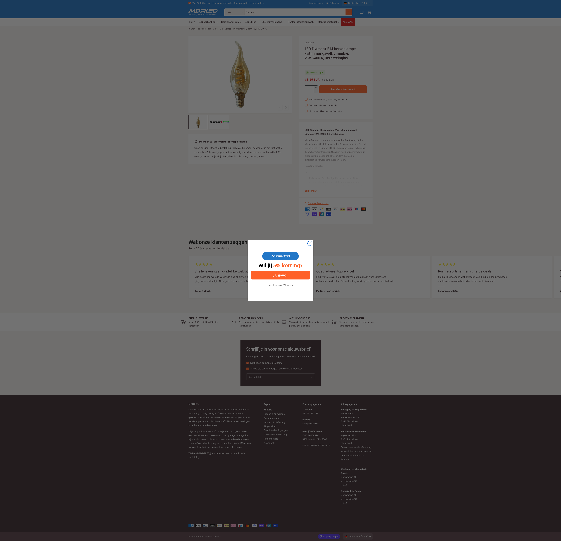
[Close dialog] (310, 243)
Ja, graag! (280, 275)
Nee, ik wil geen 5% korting (280, 285)
